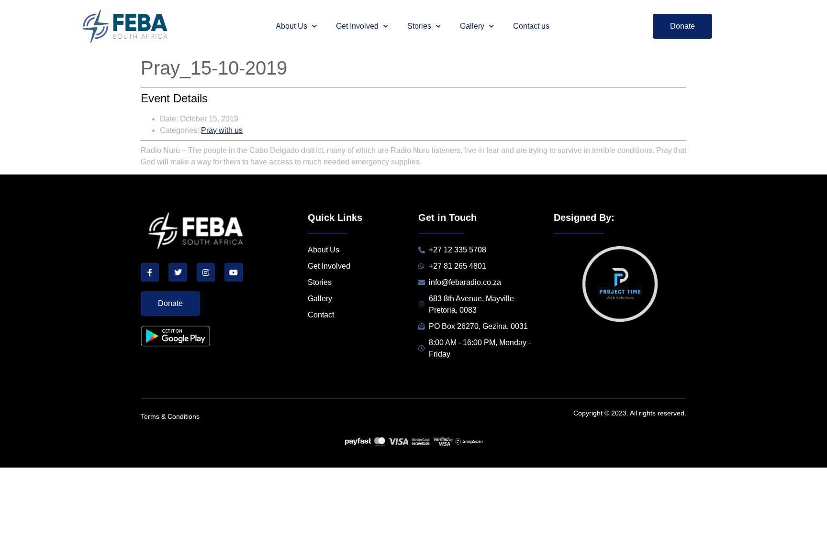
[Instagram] (206, 272)
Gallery (472, 26)
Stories (419, 26)
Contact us (531, 26)
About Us (291, 26)
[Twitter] (177, 272)
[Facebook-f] (150, 272)
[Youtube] (233, 272)
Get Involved (357, 26)
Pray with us (222, 130)
